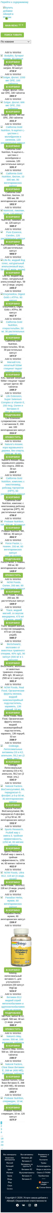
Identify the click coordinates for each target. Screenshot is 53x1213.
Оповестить (13, 437)
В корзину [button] (13, 62)
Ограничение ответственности (31, 1201)
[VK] (23, 1205)
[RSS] (35, 1205)
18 (2, 1138)
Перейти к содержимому (14, 2)
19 (2, 1141)
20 (2, 1145)
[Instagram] (29, 1205)
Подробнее (13, 415)
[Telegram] (17, 1205)
